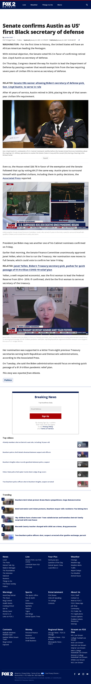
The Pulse (6, 562)
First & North (30, 598)
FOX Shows (52, 595)
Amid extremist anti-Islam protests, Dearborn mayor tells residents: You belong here (51, 509)
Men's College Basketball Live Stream (79, 651)
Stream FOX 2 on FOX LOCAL (33, 561)
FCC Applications (77, 614)
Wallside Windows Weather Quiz (9, 634)
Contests (51, 603)
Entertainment (55, 592)
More (59, 5)
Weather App (75, 562)
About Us (75, 592)
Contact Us (75, 598)
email (87, 674)
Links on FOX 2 (8, 616)
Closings (74, 560)
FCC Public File (76, 611)
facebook (75, 674)
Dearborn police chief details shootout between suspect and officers (27, 452)
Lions (27, 601)
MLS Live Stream (77, 662)
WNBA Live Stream (78, 660)
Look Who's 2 (53, 568)
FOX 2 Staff (75, 595)
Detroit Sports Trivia (55, 565)
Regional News (55, 629)
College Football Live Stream (78, 639)
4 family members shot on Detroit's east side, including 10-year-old (26, 442)
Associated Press (12, 178)
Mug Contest (7, 601)
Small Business (30, 641)
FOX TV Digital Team (9, 40)
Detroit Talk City (8, 565)
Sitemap (74, 624)
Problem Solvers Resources (77, 620)
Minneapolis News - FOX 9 (55, 643)
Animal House (76, 576)
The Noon (6, 598)
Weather (75, 556)
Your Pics (52, 556)
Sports (28, 592)
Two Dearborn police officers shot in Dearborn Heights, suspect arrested (28, 482)
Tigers (27, 611)
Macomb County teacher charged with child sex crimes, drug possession (45, 526)
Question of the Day (55, 562)
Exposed (6, 645)
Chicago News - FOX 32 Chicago (56, 634)
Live (27, 556)
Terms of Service (47, 429)
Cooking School (8, 606)
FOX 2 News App (77, 603)
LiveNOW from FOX (32, 564)
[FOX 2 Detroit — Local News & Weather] (10, 4)
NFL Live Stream (77, 635)
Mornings (7, 592)
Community (75, 608)
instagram (83, 674)
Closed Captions (77, 616)
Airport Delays (76, 570)
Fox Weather (75, 573)
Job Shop (74, 606)
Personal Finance (31, 633)
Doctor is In (7, 614)
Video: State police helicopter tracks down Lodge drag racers (24, 472)
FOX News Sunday (9, 584)
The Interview (7, 573)
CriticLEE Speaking (54, 598)
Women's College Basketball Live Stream (79, 656)
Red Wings (29, 614)
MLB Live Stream (77, 643)
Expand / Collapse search (87, 5)
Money (28, 629)
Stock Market (30, 638)
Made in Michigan (9, 568)
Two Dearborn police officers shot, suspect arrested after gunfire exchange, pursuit (50, 535)
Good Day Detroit (9, 595)
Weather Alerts (76, 565)
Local (5, 560)
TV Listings (52, 601)
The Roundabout (9, 570)
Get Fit (5, 608)
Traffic (73, 568)
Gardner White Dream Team (10, 638)
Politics (19, 40)
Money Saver (7, 611)
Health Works (7, 603)
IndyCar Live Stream (78, 648)
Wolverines (29, 603)
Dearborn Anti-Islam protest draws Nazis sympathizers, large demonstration (48, 500)
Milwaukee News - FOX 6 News (56, 638)
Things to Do (7, 581)
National (6, 576)
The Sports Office (31, 595)
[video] (82, 444)
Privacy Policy (48, 427)
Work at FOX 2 (76, 601)
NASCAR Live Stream (78, 645)
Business (6, 578)
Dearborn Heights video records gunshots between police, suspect (26, 462)
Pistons (28, 608)
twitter (79, 674)
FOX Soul (28, 567)
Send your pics (53, 560)
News (5, 556)
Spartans (28, 606)
